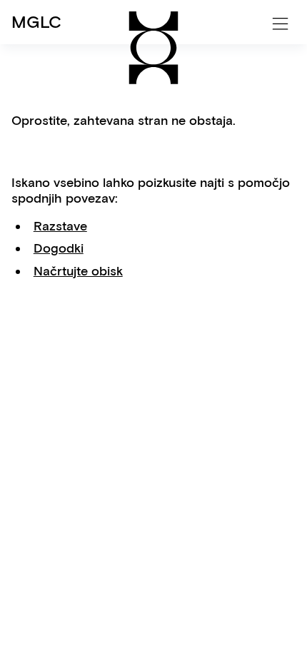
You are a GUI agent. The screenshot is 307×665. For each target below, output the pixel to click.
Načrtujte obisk (78, 271)
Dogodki (59, 248)
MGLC (36, 21)
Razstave (60, 226)
